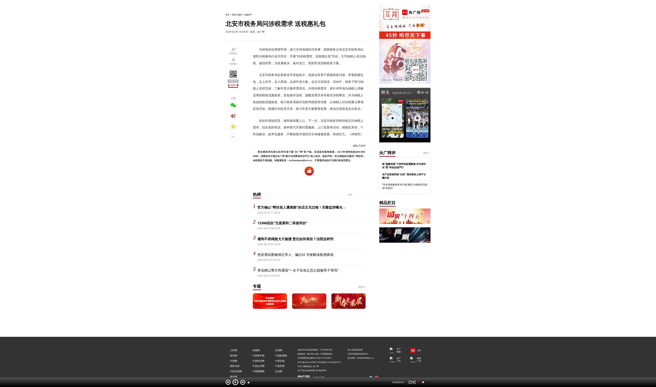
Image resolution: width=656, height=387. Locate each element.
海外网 (233, 376)
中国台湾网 (258, 366)
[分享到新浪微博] (233, 116)
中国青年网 (258, 355)
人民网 (233, 350)
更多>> (362, 286)
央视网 (256, 350)
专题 (257, 286)
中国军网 (280, 366)
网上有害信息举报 (355, 349)
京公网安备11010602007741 (329, 362)
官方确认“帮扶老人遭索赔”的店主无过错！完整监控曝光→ (301, 207)
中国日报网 (236, 371)
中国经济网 (258, 360)
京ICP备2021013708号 (307, 362)
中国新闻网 (281, 355)
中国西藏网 (258, 371)
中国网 (233, 360)
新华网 (233, 355)
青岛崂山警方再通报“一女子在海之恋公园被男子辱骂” (297, 270)
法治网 (278, 371)
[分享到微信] (233, 105)
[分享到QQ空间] (233, 126)
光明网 (278, 350)
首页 (228, 14)
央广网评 (387, 152)
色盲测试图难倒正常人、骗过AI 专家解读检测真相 (295, 254)
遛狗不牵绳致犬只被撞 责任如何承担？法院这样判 (295, 239)
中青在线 (280, 360)
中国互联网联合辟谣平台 (358, 354)
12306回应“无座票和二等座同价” (282, 223)
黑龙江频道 (237, 14)
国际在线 (235, 366)
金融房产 (248, 14)
